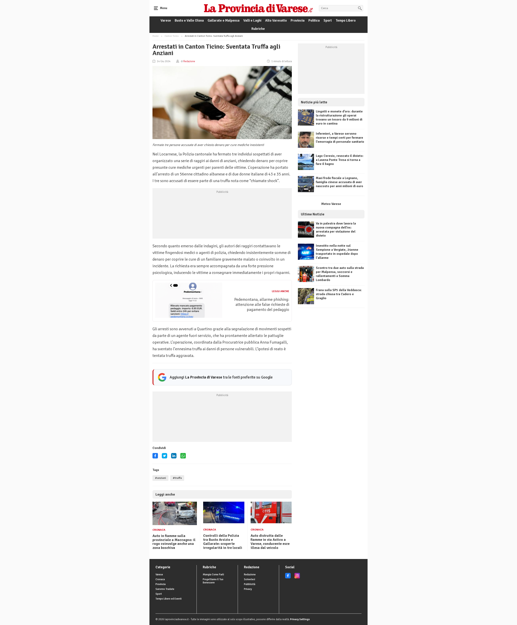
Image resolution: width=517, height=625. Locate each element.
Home (155, 36)
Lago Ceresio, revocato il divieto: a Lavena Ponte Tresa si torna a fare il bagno (340, 160)
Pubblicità (249, 584)
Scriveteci (249, 579)
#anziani (160, 478)
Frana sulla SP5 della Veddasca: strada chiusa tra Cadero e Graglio (339, 294)
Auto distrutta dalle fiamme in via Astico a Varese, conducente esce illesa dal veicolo (270, 541)
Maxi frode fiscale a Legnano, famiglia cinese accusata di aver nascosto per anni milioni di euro (339, 182)
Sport (328, 20)
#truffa (177, 478)
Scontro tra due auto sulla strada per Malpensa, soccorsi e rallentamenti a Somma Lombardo (340, 274)
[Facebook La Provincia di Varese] (155, 457)
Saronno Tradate (165, 589)
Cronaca (158, 530)
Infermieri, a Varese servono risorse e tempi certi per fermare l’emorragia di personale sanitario (340, 138)
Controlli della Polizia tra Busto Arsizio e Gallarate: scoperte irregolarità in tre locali (222, 541)
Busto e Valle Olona (189, 20)
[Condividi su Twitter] (164, 457)
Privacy (248, 589)
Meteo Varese (331, 204)
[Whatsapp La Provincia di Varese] (183, 457)
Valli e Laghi (252, 20)
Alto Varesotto (276, 20)
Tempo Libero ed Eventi (169, 598)
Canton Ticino (172, 36)
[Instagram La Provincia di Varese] (297, 577)
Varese (166, 20)
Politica (314, 20)
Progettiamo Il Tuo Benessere (213, 581)
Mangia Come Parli (213, 574)
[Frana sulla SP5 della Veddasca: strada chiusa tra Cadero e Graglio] (306, 303)
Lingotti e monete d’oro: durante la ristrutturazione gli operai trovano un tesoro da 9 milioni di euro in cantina (339, 117)
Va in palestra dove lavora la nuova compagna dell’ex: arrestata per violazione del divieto (336, 229)
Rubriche (258, 29)
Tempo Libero (346, 20)
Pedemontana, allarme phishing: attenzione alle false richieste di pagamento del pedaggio (261, 304)
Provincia (298, 20)
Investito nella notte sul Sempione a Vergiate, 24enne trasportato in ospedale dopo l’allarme (337, 252)
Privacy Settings (300, 619)
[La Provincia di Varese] (258, 8)
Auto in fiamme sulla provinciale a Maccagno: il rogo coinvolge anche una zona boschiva (173, 542)
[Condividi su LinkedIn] (174, 457)
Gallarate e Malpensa (224, 20)
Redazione (250, 574)
